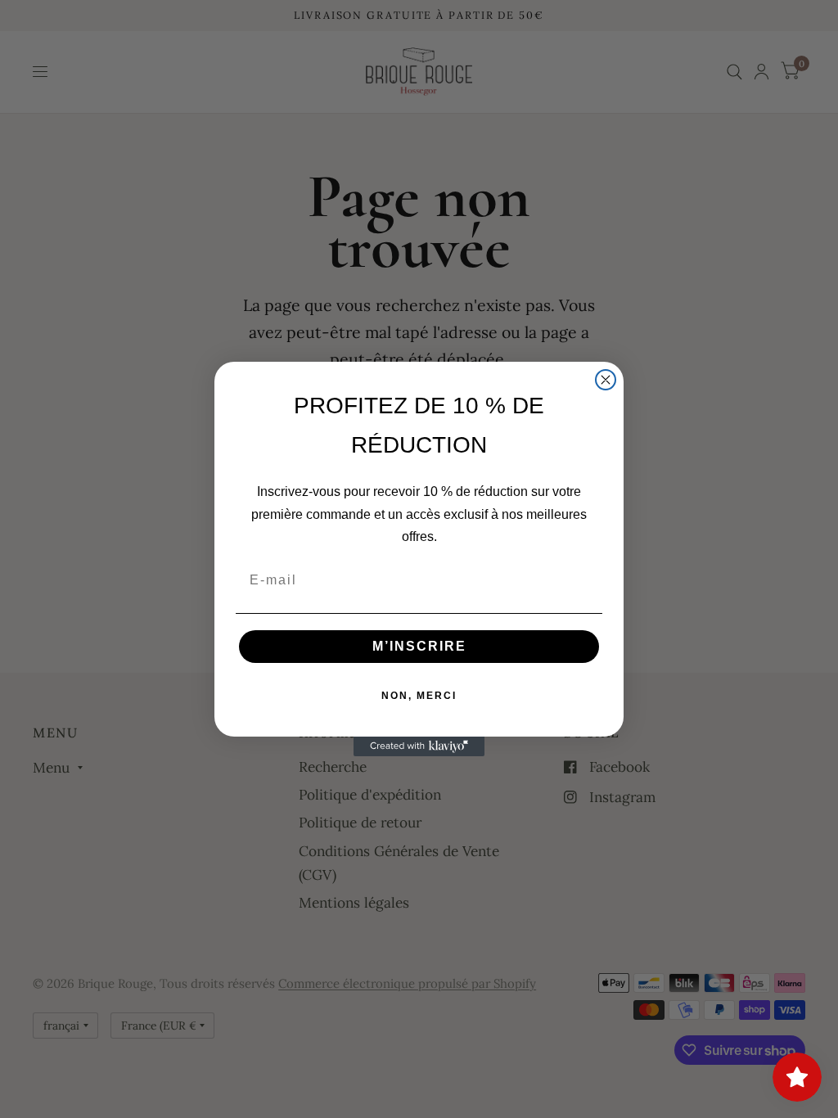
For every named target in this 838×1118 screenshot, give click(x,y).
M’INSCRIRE (419, 646)
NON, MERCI (419, 695)
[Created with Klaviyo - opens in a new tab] (419, 746)
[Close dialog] (605, 380)
